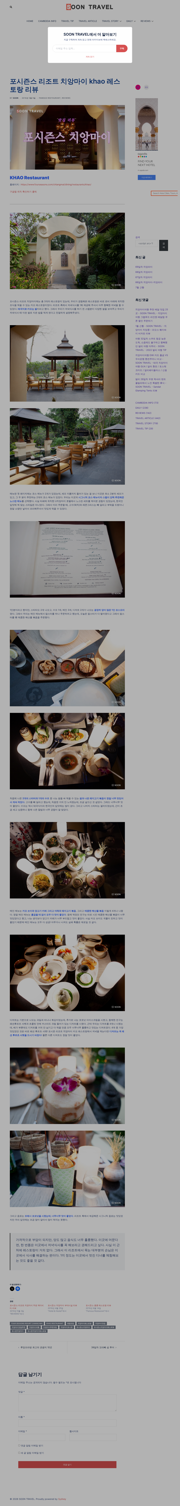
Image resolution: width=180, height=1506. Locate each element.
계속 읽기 (90, 56)
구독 (122, 48)
